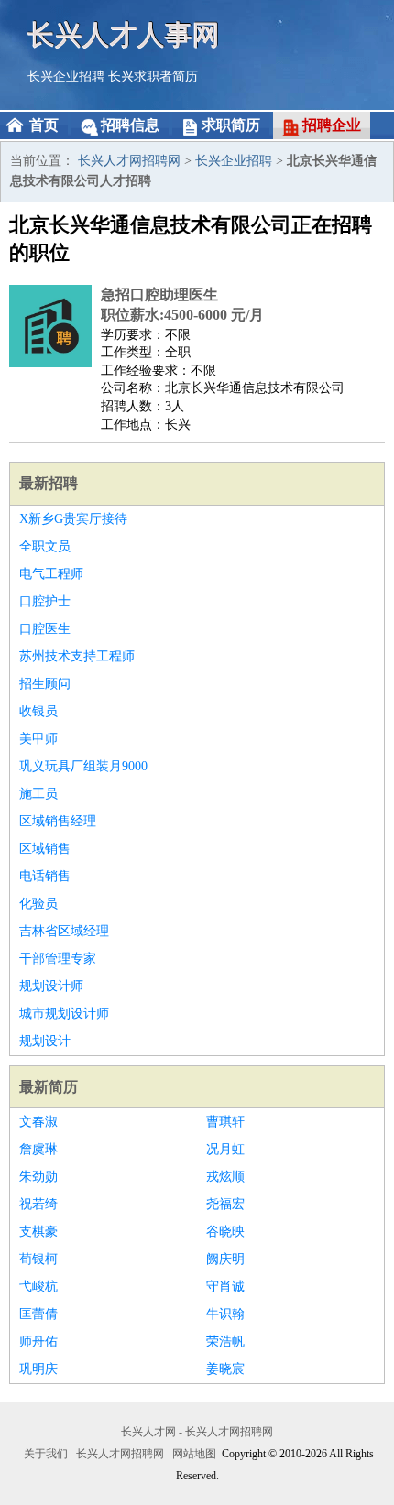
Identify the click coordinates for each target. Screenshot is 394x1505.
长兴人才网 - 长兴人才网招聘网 (197, 1431)
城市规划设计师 (64, 1013)
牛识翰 (225, 1314)
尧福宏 (225, 1204)
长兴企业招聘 (65, 76)
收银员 (38, 711)
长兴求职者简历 (153, 76)
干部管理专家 (57, 958)
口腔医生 (45, 629)
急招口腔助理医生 (159, 294)
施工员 (38, 794)
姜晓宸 (225, 1369)
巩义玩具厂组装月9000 (83, 766)
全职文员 (45, 546)
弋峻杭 (38, 1286)
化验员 (38, 904)
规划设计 (45, 1041)
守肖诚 (225, 1286)
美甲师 (38, 739)
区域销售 (45, 849)
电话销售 (45, 876)
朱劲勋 (38, 1176)
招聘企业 (331, 125)
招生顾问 (45, 684)
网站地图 (194, 1453)
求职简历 (231, 125)
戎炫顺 (225, 1176)
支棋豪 (38, 1231)
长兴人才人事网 (123, 34)
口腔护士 (45, 601)
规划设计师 (51, 986)
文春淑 (38, 1122)
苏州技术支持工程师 (77, 656)
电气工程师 (51, 574)
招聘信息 (130, 125)
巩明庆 (38, 1369)
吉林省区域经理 (64, 931)
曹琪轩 (225, 1122)
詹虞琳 (38, 1149)
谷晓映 (225, 1231)
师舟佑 (38, 1341)
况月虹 (225, 1149)
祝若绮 (38, 1204)
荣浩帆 (225, 1341)
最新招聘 (48, 483)
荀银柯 (38, 1259)
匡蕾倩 (38, 1314)
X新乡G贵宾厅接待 (73, 519)
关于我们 (46, 1453)
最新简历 (48, 1087)
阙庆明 (225, 1259)
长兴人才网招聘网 (129, 161)
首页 (44, 125)
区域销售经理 (57, 821)
